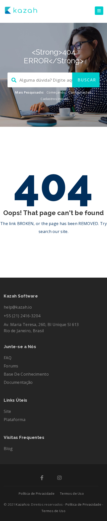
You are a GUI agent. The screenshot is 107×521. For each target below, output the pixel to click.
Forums (11, 366)
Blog (8, 448)
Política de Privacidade (36, 493)
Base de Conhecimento (26, 374)
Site (7, 411)
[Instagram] (59, 478)
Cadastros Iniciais (54, 99)
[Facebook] (42, 478)
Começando (56, 92)
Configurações (80, 92)
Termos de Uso (72, 493)
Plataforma (14, 419)
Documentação (18, 382)
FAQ (7, 357)
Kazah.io (22, 504)
